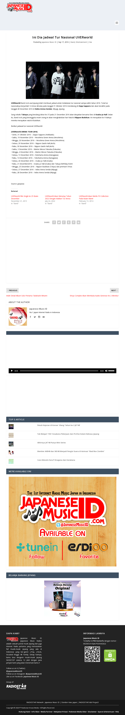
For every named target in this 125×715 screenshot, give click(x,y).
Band (73, 42)
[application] (62, 370)
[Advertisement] (50, 23)
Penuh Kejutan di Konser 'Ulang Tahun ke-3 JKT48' (58, 425)
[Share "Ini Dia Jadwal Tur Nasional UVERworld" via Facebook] (54, 222)
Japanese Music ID (49, 42)
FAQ (117, 712)
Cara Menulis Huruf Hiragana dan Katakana (56, 460)
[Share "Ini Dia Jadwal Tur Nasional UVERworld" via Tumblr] (68, 222)
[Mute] (106, 371)
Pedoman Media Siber (78, 712)
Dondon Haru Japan (69, 702)
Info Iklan (35, 712)
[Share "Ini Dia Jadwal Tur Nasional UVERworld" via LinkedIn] (78, 222)
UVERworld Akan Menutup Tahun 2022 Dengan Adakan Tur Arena (58, 197)
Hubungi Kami (24, 712)
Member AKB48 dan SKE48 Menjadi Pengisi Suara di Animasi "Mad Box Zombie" (70, 451)
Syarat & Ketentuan (106, 712)
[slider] (111, 370)
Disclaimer (92, 712)
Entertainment (81, 42)
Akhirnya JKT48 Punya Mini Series (51, 442)
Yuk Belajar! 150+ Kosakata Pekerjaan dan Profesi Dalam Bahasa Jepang (68, 434)
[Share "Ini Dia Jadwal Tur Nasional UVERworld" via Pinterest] (73, 222)
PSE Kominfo (98, 641)
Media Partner (46, 712)
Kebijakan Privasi (61, 712)
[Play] (12, 371)
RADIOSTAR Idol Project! (89, 702)
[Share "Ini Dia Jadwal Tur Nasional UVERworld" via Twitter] (59, 222)
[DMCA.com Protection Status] (110, 661)
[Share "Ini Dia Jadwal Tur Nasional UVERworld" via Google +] (63, 222)
